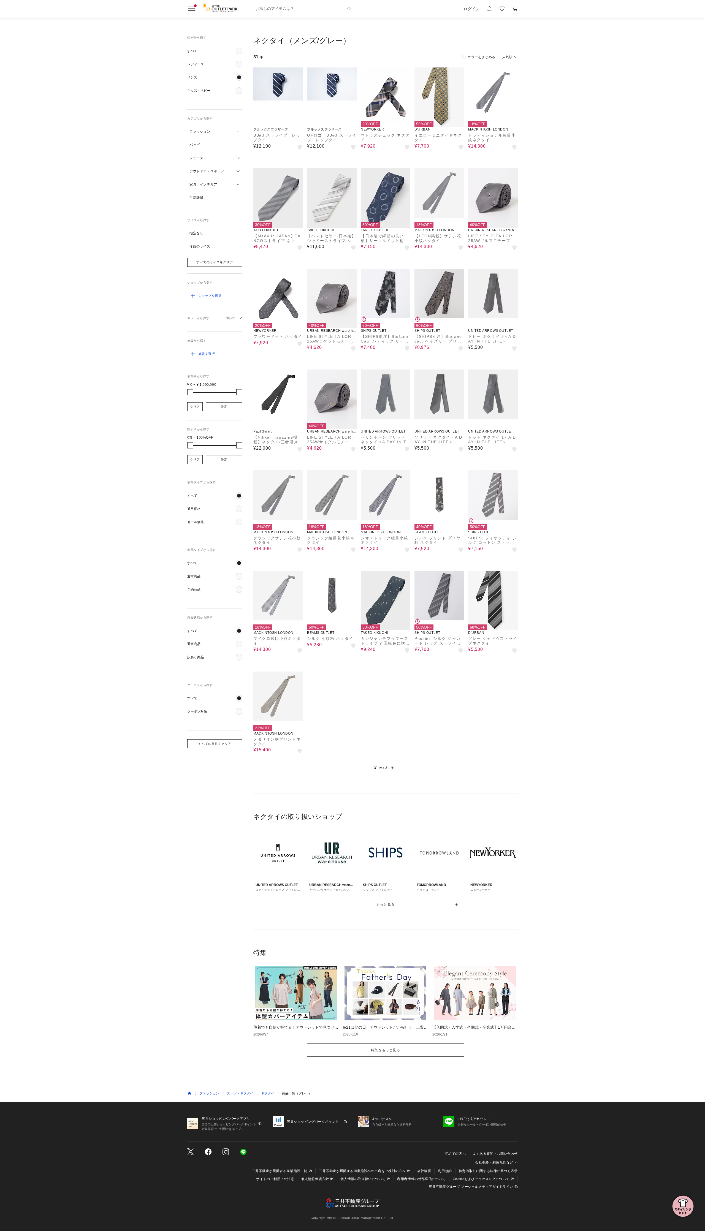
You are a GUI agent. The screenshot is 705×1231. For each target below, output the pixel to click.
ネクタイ (267, 1093)
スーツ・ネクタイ (240, 1093)
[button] (214, 51)
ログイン (471, 9)
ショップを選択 (209, 296)
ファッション (209, 1093)
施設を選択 (206, 354)
